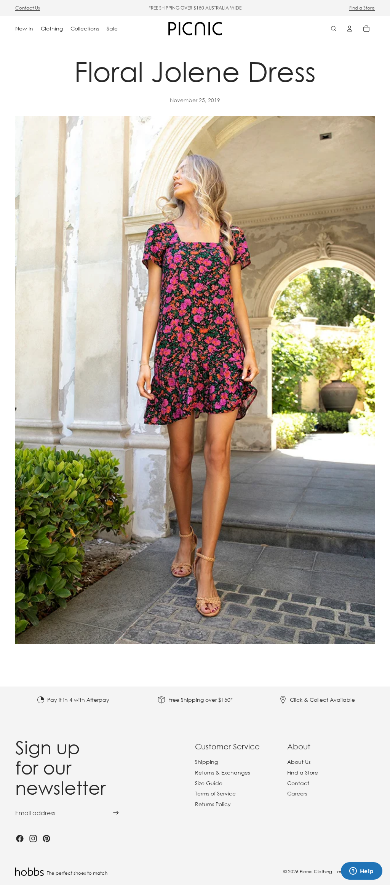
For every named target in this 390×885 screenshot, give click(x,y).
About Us (298, 762)
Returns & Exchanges (222, 772)
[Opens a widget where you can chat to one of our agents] (361, 871)
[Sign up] (116, 813)
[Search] (333, 28)
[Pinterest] (46, 838)
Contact (298, 783)
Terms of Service (215, 793)
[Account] (349, 28)
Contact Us (27, 8)
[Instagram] (33, 838)
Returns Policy (213, 804)
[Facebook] (19, 838)
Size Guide (208, 783)
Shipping (206, 762)
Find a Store (362, 8)
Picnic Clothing (316, 871)
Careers (297, 793)
